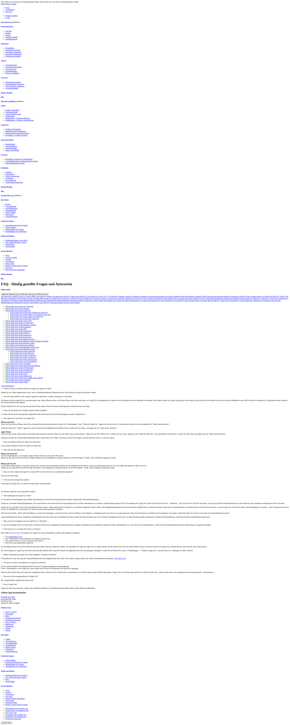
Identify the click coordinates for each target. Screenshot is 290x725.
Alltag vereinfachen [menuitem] (12, 176)
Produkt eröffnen (11, 16)
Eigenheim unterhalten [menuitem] (13, 54)
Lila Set (66, 303)
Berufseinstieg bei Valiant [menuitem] (14, 229)
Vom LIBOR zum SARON (39, 303)
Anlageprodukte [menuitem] (11, 71)
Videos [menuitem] (7, 630)
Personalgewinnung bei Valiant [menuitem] (16, 225)
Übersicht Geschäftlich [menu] (8, 101)
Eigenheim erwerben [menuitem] (12, 50)
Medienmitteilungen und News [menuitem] (16, 240)
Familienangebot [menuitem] (11, 39)
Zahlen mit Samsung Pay (151, 301)
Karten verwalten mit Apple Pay (58, 296)
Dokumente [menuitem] (9, 626)
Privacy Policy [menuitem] (10, 622)
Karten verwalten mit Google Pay (113, 299)
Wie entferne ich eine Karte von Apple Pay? (19, 418)
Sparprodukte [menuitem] (10, 144)
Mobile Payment (239, 299)
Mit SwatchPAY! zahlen (216, 301)
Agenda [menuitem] (8, 259)
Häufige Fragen (161, 299)
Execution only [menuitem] (10, 69)
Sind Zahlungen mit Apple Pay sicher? (17, 496)
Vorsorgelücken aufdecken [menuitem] (14, 86)
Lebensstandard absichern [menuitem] (14, 84)
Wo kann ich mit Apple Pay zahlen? (16, 480)
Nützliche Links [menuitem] (6, 607)
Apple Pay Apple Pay (9, 294)
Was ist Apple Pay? (10, 584)
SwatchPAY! (6, 301)
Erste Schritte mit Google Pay (90, 299)
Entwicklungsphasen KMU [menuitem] (15, 163)
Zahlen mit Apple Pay (78, 296)
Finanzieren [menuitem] (5, 43)
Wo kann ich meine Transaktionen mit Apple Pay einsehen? (25, 563)
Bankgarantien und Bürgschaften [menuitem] (17, 133)
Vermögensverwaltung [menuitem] (13, 67)
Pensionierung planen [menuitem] (13, 82)
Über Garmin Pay (63, 299)
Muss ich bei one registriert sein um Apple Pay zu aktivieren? (25, 521)
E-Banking (135, 296)
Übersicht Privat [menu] (6, 22)
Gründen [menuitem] (8, 172)
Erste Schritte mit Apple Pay (36, 296)
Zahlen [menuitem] (3, 105)
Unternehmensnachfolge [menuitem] (14, 182)
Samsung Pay (283, 299)
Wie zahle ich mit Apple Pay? (14, 450)
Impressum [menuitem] (9, 624)
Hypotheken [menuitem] (9, 48)
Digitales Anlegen (124, 296)
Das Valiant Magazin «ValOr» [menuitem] (16, 242)
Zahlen (60, 303)
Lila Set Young (74, 303)
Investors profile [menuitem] (11, 257)
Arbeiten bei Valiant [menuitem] (7, 221)
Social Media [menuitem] (10, 246)
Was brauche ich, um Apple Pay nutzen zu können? (22, 529)
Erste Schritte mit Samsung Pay (105, 301)
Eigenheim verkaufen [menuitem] (13, 56)
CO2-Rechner (113, 296)
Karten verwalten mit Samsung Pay (129, 301)
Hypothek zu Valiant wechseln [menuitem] (16, 135)
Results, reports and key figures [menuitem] (16, 266)
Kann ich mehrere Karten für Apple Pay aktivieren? (22, 442)
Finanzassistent (153, 296)
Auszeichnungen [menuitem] (11, 217)
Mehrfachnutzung (7, 303)
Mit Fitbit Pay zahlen (277, 296)
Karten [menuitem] (7, 35)
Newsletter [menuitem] (9, 614)
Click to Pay (103, 296)
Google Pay (74, 299)
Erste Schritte (251, 296)
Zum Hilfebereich (7, 386)
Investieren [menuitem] (9, 178)
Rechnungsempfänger (222, 296)
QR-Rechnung (41, 301)
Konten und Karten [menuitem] (7, 26)
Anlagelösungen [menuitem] (11, 146)
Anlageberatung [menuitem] (11, 65)
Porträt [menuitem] (7, 204)
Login (7, 18)
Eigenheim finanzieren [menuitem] (13, 52)
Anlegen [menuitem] (3, 60)
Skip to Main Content (8, 4)
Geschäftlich (9, 10)
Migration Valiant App (224, 299)
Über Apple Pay (92, 296)
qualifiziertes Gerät (15, 537)
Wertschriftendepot (187, 296)
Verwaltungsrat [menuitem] (10, 206)
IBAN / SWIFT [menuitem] (11, 612)
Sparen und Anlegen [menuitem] (7, 140)
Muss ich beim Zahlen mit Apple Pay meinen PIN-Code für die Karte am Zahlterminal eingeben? (38, 472)
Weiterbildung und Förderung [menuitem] (16, 231)
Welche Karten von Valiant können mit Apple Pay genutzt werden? (28, 389)
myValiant (14, 301)
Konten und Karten (166, 296)
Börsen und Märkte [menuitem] (12, 73)
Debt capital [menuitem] (9, 264)
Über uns (8, 12)
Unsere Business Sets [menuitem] (13, 114)
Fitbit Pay (242, 296)
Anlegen (15, 296)
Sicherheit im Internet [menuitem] (13, 618)
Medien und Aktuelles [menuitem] (7, 236)
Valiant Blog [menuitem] (9, 244)
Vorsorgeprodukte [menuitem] (11, 88)
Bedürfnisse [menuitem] (4, 168)
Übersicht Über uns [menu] (7, 195)
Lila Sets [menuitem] (8, 31)
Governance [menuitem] (9, 262)
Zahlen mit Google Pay (134, 299)
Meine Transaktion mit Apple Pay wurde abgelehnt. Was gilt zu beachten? (30, 555)
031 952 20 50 (120, 558)
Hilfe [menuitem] (7, 616)
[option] (19, 306)
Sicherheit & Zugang (21, 303)
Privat (7, 8)
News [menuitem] (7, 255)
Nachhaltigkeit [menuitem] (10, 210)
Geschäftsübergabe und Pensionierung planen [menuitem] (21, 161)
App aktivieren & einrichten (271, 301)
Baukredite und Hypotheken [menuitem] (15, 131)
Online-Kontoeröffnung (27, 301)
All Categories (6, 296)
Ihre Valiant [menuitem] (5, 200)
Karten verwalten (262, 296)
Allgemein (143, 296)
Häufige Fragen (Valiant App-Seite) (180, 299)
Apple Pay (22, 296)
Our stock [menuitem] (8, 268)
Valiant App (248, 301)
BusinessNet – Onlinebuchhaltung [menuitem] (17, 118)
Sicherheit (176, 296)
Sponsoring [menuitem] (9, 214)
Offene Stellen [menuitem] (10, 227)
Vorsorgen (53, 303)
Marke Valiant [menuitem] (10, 212)
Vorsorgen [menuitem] (4, 77)
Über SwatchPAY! (232, 301)
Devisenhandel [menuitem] (10, 180)
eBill (204, 296)
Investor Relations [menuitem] (7, 251)
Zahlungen (198, 296)
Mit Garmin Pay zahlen (48, 299)
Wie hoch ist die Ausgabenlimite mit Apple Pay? (21, 576)
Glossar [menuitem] (8, 628)
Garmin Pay (12, 299)
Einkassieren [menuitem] (9, 116)
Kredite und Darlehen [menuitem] (13, 129)
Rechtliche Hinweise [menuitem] (12, 620)
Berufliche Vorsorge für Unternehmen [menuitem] (19, 159)
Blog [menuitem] (2, 97)
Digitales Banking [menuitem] (6, 93)
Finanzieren (234, 296)
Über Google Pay (149, 299)
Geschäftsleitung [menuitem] (11, 208)
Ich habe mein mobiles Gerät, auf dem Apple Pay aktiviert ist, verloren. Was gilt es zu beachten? (38, 396)
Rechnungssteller (77, 301)
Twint (241, 301)
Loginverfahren (210, 299)
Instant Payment (199, 299)
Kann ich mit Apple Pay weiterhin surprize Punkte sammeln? (25, 410)
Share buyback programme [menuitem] (15, 270)
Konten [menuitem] (8, 33)
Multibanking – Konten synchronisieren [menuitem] (19, 120)
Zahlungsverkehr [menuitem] (11, 37)
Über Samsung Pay (168, 301)
